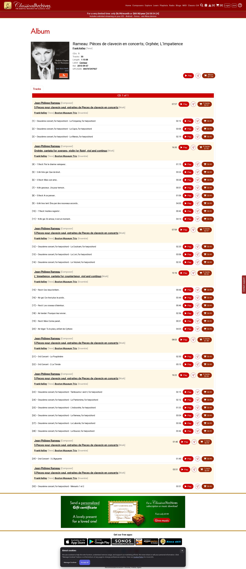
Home (128, 5)
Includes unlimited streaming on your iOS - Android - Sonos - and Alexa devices (123, 16)
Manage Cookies (70, 562)
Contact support (244, 284)
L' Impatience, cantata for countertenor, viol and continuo (67, 276)
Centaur (83, 63)
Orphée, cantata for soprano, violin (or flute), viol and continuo (70, 150)
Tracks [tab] (37, 89)
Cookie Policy (138, 557)
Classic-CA (193, 5)
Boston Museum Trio (66, 112)
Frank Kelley (79, 48)
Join (234, 5)
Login (227, 5)
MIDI (185, 5)
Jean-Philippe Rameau (47, 102)
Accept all (84, 562)
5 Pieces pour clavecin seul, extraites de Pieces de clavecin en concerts (76, 107)
